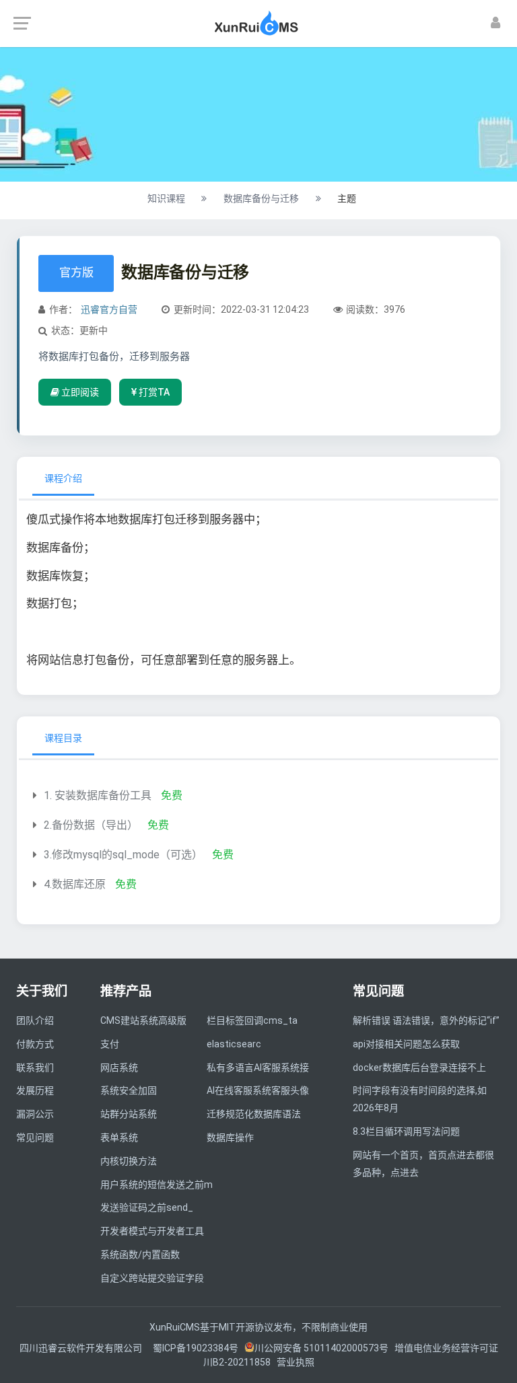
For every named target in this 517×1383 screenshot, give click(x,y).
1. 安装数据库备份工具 (97, 795)
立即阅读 (79, 392)
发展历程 (35, 1090)
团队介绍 (35, 1020)
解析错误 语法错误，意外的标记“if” (426, 1020)
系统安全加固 (128, 1090)
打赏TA (153, 392)
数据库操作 (230, 1137)
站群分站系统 (128, 1114)
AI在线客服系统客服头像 (258, 1090)
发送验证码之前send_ (146, 1207)
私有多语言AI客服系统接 (258, 1067)
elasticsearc (234, 1044)
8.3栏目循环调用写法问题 (406, 1131)
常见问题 (35, 1137)
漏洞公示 (35, 1114)
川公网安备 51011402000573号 (321, 1348)
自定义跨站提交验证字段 (152, 1278)
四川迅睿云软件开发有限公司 (82, 1348)
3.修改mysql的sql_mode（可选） (123, 854)
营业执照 (295, 1362)
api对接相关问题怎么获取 (406, 1044)
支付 (109, 1044)
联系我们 (35, 1067)
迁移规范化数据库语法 (254, 1114)
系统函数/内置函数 (140, 1254)
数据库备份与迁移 (261, 198)
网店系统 (119, 1067)
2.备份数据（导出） (91, 825)
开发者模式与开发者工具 (152, 1231)
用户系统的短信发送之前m (156, 1184)
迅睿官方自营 (109, 309)
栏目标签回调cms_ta (252, 1020)
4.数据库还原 (75, 884)
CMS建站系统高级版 (143, 1020)
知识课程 (166, 198)
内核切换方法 (128, 1161)
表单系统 (119, 1137)
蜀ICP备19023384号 (195, 1348)
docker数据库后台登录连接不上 (419, 1067)
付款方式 (35, 1044)
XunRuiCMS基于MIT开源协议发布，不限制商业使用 (258, 1327)
